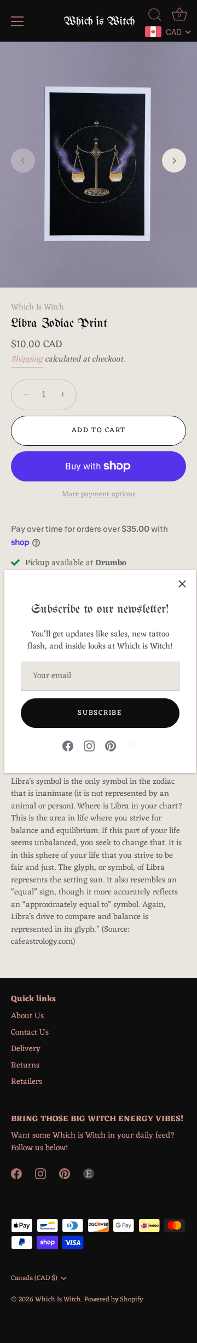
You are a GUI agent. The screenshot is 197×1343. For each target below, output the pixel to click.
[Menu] (17, 21)
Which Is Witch (37, 307)
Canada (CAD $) (34, 1278)
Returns (25, 1065)
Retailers (26, 1082)
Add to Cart (99, 430)
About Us (27, 1016)
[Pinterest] (110, 745)
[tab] (98, 794)
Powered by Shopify (113, 1299)
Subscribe (99, 713)
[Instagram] (89, 745)
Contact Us (30, 1032)
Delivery (25, 1049)
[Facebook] (67, 745)
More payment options (99, 495)
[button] (23, 160)
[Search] (155, 16)
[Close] (182, 584)
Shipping (27, 359)
